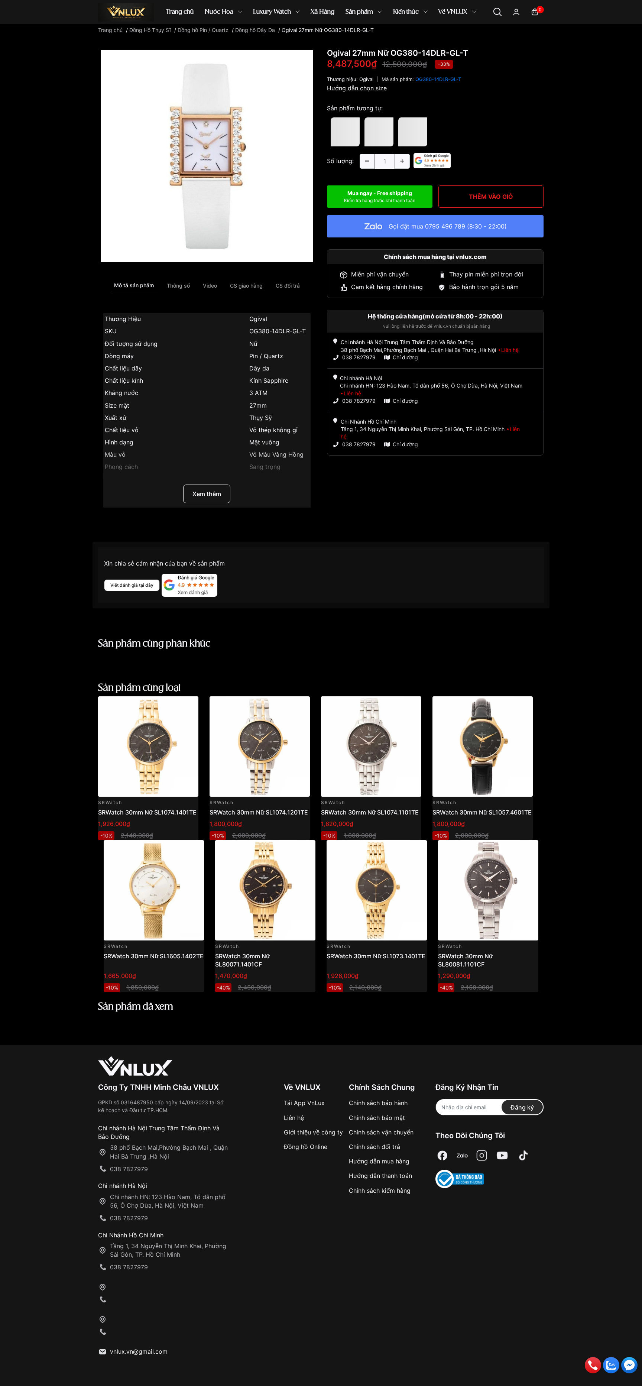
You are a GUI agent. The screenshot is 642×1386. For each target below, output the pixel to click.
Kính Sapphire (268, 380)
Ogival (258, 319)
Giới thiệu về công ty (313, 1132)
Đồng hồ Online (305, 1146)
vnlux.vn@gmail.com (139, 1351)
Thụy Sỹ (260, 417)
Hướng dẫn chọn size (357, 88)
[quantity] (367, 161)
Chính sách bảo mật (377, 1117)
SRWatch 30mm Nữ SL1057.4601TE (482, 812)
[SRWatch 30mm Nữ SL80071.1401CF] (265, 890)
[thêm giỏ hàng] (171, 706)
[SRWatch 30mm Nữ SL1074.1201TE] (260, 746)
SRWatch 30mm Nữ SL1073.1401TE (376, 956)
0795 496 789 (445, 226)
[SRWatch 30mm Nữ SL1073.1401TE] (377, 890)
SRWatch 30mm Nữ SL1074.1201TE (259, 812)
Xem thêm (206, 494)
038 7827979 (359, 357)
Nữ (253, 343)
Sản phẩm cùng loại (139, 688)
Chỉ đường (405, 357)
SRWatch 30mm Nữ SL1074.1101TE (370, 812)
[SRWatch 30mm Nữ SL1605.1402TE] (154, 890)
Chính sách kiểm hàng (380, 1190)
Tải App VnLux (304, 1103)
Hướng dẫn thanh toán (380, 1175)
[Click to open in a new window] (207, 155)
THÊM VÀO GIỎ (491, 196)
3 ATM (258, 392)
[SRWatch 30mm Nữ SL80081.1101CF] (488, 890)
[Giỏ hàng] (535, 11)
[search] (428, 37)
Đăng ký (522, 1107)
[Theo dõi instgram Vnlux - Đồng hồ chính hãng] (482, 1155)
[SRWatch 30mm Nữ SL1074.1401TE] (148, 746)
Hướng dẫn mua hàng (379, 1161)
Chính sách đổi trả (374, 1146)
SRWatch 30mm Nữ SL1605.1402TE (154, 956)
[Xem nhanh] (188, 706)
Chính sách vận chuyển (381, 1132)
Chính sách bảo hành (378, 1103)
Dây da (259, 368)
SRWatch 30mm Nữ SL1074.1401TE (147, 812)
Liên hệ (294, 1117)
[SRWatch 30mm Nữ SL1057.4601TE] (482, 746)
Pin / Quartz (266, 356)
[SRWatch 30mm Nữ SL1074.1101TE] (371, 746)
